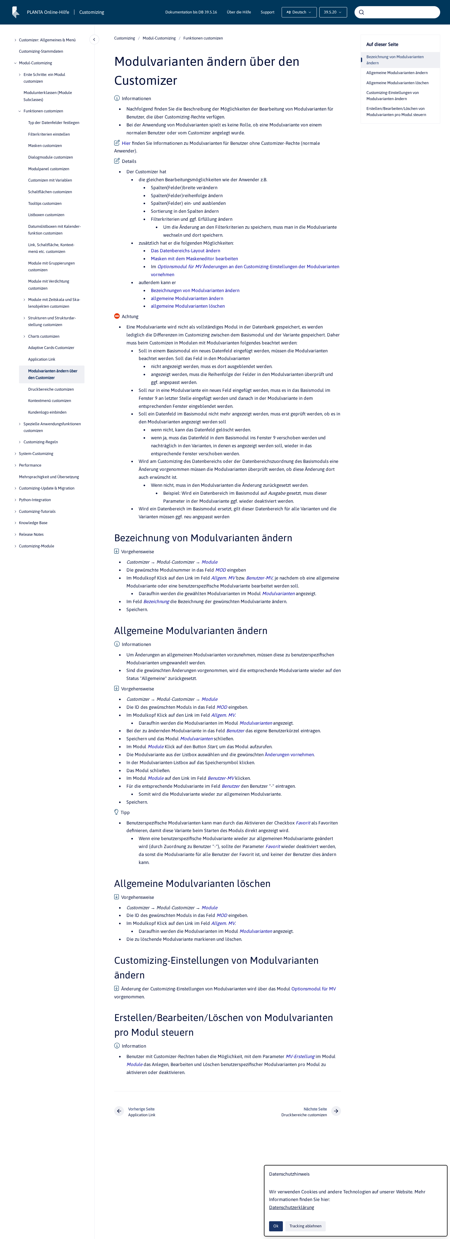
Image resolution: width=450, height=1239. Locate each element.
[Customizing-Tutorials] (15, 511)
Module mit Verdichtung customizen (48, 285)
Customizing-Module (36, 546)
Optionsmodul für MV (179, 266)
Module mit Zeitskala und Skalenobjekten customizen (54, 303)
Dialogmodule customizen (50, 157)
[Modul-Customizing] (15, 63)
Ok (276, 1226)
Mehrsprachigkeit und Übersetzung (49, 477)
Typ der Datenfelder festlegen (53, 122)
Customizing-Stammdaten (41, 51)
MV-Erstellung (300, 1056)
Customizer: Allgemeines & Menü (47, 40)
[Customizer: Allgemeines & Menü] (15, 40)
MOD (220, 570)
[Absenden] (361, 12)
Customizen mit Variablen (50, 180)
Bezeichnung (156, 601)
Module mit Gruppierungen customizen (51, 266)
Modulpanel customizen (48, 169)
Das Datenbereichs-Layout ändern (185, 250)
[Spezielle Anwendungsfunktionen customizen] (19, 424)
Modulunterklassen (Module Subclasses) (48, 96)
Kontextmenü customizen (49, 401)
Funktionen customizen (43, 111)
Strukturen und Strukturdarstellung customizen (52, 321)
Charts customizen (43, 336)
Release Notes (31, 534)
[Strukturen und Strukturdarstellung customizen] (24, 318)
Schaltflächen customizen (50, 192)
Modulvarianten (278, 593)
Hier (126, 143)
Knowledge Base (33, 522)
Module (209, 562)
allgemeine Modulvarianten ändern (187, 298)
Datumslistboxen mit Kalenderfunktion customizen (54, 229)
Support (267, 12)
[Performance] (15, 465)
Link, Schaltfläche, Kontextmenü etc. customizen (51, 248)
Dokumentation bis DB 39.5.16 (191, 12)
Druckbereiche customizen (51, 389)
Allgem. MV (223, 577)
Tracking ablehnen (305, 1226)
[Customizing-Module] (15, 546)
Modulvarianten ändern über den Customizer (52, 374)
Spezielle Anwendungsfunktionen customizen (52, 427)
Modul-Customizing (35, 63)
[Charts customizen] (24, 336)
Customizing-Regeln (41, 442)
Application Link (41, 359)
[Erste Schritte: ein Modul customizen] (19, 74)
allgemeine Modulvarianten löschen (188, 306)
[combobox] (397, 12)
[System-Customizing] (15, 453)
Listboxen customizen (46, 215)
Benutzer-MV (259, 577)
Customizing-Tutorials (37, 511)
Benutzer (235, 730)
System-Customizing (36, 453)
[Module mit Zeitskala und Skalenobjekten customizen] (24, 299)
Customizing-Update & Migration (46, 488)
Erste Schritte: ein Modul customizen (44, 78)
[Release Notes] (15, 534)
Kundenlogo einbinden (47, 412)
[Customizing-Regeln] (19, 442)
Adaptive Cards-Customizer (51, 348)
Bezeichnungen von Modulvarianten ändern (195, 290)
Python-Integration (35, 499)
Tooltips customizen (45, 203)
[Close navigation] (94, 39)
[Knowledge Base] (15, 522)
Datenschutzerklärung (291, 1207)
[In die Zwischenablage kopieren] (111, 537)
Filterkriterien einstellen (49, 134)
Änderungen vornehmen (289, 754)
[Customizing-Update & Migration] (15, 488)
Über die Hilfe (239, 12)
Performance (30, 465)
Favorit (303, 822)
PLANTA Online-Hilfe (48, 12)
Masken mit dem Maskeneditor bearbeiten (194, 258)
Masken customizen (45, 145)
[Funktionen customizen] (19, 111)
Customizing (91, 12)
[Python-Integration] (15, 499)
